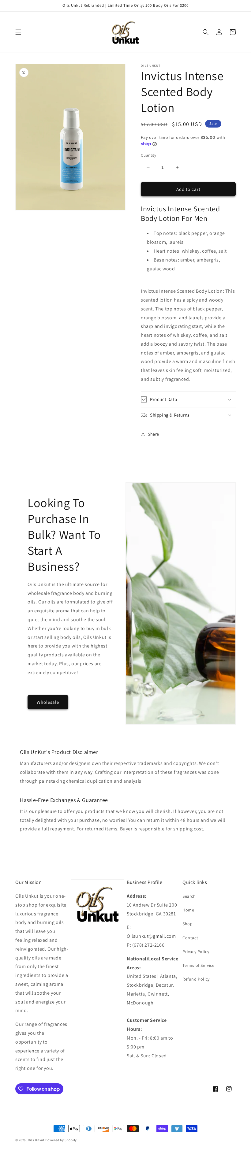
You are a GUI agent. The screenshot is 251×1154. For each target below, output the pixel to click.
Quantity (148, 155)
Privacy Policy (195, 951)
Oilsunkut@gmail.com (151, 936)
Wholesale (48, 702)
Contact (190, 938)
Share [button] (153, 434)
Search (189, 896)
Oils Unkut (36, 1140)
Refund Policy (196, 979)
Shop (187, 923)
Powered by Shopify (61, 1140)
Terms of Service (198, 965)
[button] (18, 32)
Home (188, 910)
